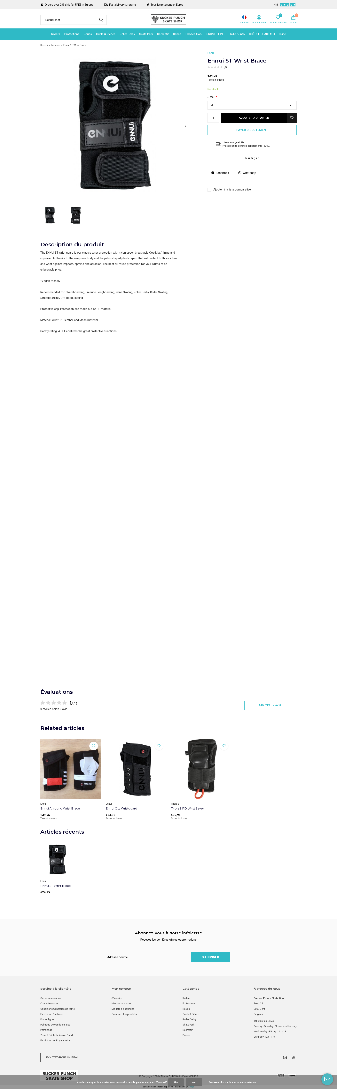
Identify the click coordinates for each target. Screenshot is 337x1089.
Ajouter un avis (270, 705)
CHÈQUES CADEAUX (262, 34)
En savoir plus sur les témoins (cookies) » (232, 1082)
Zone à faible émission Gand (56, 1035)
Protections (71, 34)
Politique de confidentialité (55, 1024)
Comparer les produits (124, 1014)
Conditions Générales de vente (57, 1008)
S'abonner (210, 957)
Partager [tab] (252, 158)
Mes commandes (121, 1003)
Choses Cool (193, 34)
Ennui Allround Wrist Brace (60, 808)
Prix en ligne (47, 1019)
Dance (177, 34)
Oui (176, 1082)
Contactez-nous (49, 1003)
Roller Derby (127, 34)
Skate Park (146, 34)
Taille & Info (237, 34)
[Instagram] (285, 1057)
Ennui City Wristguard (121, 808)
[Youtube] (293, 1057)
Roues (88, 34)
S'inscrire (117, 998)
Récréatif (163, 34)
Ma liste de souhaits (123, 1008)
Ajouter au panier (254, 118)
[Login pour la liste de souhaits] (292, 118)
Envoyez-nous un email (62, 1057)
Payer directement (252, 130)
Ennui (211, 53)
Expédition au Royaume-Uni (55, 1040)
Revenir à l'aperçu (50, 45)
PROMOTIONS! (216, 34)
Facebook (222, 173)
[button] (49, 215)
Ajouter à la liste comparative (232, 189)
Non (194, 1082)
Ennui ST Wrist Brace (55, 886)
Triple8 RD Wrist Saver (187, 808)
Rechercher (101, 20)
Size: (212, 97)
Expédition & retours (51, 1014)
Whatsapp (249, 173)
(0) (225, 67)
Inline (282, 34)
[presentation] (186, 125)
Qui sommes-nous (50, 998)
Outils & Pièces (105, 34)
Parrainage (46, 1029)
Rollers (55, 34)
